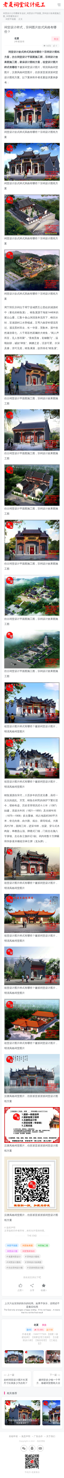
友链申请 (13, 1436)
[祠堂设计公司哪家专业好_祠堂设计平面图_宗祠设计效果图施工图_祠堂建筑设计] (24, 4)
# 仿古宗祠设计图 (15, 1267)
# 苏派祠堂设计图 (35, 1267)
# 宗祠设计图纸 (32, 1256)
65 (30, 1329)
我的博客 (41, 1441)
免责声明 (25, 1436)
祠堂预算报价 (29, 1250)
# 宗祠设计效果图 (33, 1262)
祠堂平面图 (11, 18)
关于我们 (50, 1436)
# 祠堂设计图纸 (14, 1262)
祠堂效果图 (28, 1245)
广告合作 (38, 1436)
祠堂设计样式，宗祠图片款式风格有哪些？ (30, 29)
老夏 (16, 38)
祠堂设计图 (12, 1250)
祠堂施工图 (43, 1245)
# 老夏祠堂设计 (14, 1256)
